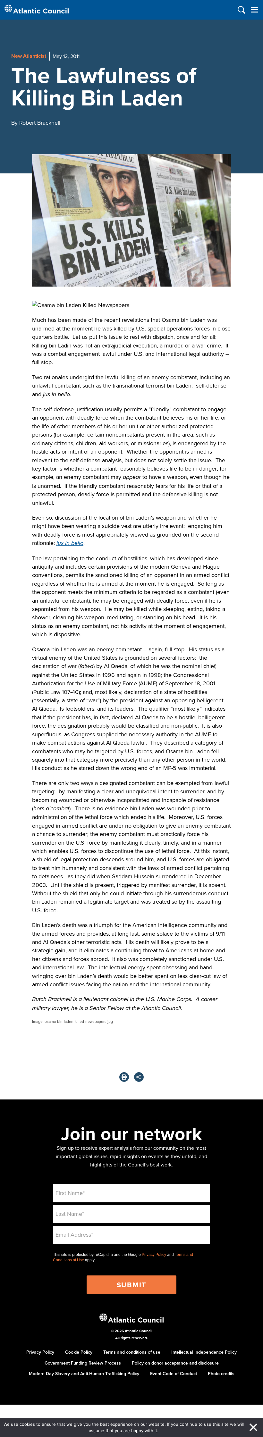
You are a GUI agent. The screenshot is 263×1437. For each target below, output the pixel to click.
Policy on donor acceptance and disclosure (175, 1363)
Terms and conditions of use (131, 1352)
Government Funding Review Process (83, 1363)
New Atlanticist (28, 56)
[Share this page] (139, 1077)
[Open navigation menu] (254, 10)
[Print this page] (124, 1077)
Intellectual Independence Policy (204, 1352)
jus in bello (69, 543)
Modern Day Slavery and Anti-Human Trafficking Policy (84, 1373)
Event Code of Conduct (173, 1373)
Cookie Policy (78, 1352)
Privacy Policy (154, 1254)
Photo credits (221, 1373)
